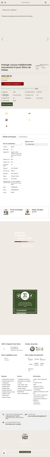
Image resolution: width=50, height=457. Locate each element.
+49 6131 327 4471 (12, 416)
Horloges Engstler (6, 384)
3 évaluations (4, 80)
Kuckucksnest (37, 403)
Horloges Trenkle (6, 393)
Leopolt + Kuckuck (6, 397)
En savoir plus (28, 246)
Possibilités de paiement (23, 379)
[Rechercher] (5, 2)
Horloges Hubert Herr (7, 390)
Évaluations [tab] (23, 137)
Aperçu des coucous (38, 386)
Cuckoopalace (5, 382)
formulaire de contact (13, 424)
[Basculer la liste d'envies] (37, 68)
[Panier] (48, 2)
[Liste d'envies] (45, 2)
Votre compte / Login (22, 384)
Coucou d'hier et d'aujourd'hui (40, 395)
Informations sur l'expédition (24, 381)
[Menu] (2, 2)
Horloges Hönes (6, 388)
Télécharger (34, 211)
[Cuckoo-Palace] (25, 2)
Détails (36, 88)
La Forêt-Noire (37, 389)
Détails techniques (7, 104)
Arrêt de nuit (36, 402)
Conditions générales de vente (9, 450)
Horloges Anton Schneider (8, 379)
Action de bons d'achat (39, 396)
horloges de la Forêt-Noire (17, 350)
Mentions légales (22, 388)
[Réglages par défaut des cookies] (4, 453)
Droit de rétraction (31, 450)
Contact (20, 382)
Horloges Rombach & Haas (8, 392)
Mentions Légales (21, 450)
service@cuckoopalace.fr (37, 416)
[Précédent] (2, 39)
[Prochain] (48, 39)
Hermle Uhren (5, 395)
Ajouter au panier (11, 84)
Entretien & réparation (39, 388)
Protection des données (42, 450)
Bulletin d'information (23, 386)
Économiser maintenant (22, 311)
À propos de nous (38, 382)
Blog (35, 384)
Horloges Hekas (6, 386)
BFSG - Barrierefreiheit (23, 393)
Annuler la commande (25, 452)
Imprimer (12, 211)
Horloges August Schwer (8, 381)
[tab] (9, 137)
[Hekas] (43, 67)
